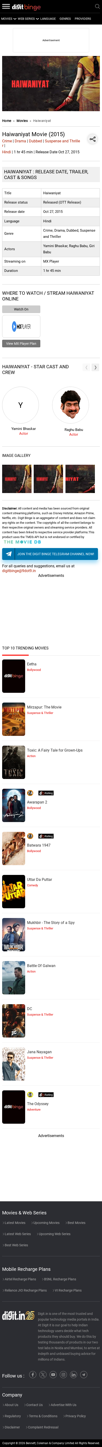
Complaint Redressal (42, 1427)
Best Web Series (16, 1245)
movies (6, 18)
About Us (11, 1405)
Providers (83, 18)
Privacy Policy (75, 1416)
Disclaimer (12, 1427)
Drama (20, 141)
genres (65, 18)
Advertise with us (63, 1405)
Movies (23, 121)
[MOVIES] (15, 19)
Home (6, 121)
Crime (7, 141)
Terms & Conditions (42, 1416)
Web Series (26, 18)
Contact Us (34, 1405)
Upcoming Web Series (54, 1234)
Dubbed (35, 141)
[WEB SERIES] (37, 19)
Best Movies (76, 1223)
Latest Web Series (17, 1234)
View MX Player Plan (21, 343)
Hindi (6, 152)
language (48, 18)
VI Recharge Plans (68, 1290)
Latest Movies (14, 1223)
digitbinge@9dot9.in (19, 571)
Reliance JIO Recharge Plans (25, 1290)
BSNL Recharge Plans (59, 1279)
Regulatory (12, 1416)
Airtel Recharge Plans (20, 1279)
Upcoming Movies (46, 1223)
